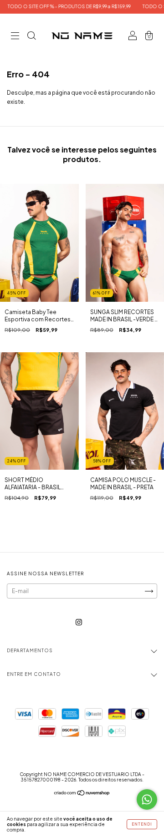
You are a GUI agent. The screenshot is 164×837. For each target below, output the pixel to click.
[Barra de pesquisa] (31, 37)
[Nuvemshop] (82, 794)
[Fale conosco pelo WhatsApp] (147, 799)
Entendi (142, 824)
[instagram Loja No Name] (79, 622)
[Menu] (15, 37)
